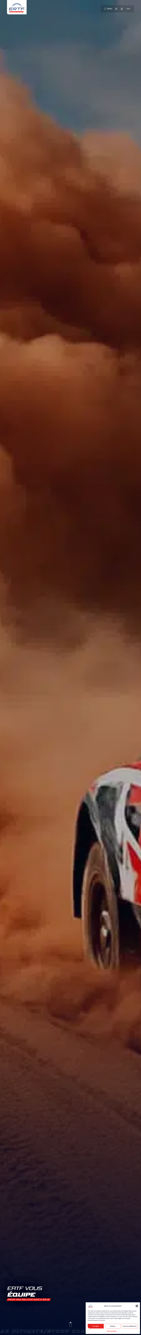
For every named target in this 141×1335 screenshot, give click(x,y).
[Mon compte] (116, 8)
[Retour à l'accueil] (17, 7)
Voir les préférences (130, 1326)
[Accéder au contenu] (70, 1325)
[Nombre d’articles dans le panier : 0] (121, 8)
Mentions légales (112, 1331)
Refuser (113, 1326)
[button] (137, 1306)
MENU (109, 9)
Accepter (96, 1326)
